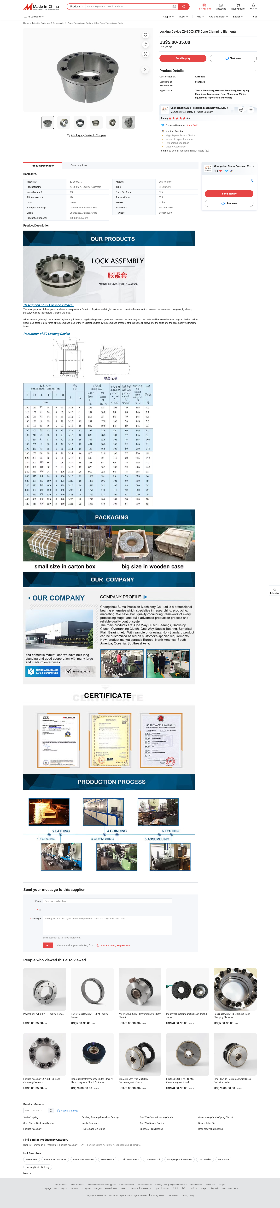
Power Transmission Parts (79, 23)
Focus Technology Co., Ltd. (119, 1195)
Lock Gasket (205, 1159)
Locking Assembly (32, 1128)
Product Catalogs (69, 1110)
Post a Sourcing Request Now (113, 945)
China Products (76, 1184)
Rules (254, 16)
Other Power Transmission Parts (108, 23)
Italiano (124, 1188)
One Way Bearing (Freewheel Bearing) (100, 1117)
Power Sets (31, 1159)
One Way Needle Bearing (152, 1123)
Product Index (196, 1184)
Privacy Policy (188, 1195)
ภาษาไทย (193, 1188)
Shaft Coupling (30, 1117)
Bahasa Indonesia (230, 1188)
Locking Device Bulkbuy (37, 1167)
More (26, 1173)
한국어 (166, 1188)
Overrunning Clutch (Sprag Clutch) (215, 1117)
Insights (221, 1184)
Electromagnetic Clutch (93, 1128)
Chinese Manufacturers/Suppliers (101, 1184)
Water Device (107, 1159)
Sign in (253, 8)
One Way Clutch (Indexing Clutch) (157, 1117)
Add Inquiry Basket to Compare (88, 135)
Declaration (174, 1195)
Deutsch (134, 1188)
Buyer (182, 16)
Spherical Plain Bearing (151, 1128)
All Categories (34, 16)
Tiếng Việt (214, 1188)
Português (86, 1188)
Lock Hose (223, 1159)
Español (74, 1188)
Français (98, 1188)
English (64, 1188)
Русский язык (111, 1188)
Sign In (164, 150)
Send (47, 945)
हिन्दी (183, 1188)
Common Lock (153, 1159)
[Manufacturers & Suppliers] (41, 6)
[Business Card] (252, 180)
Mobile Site (210, 1184)
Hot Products (60, 1184)
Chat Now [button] (235, 58)
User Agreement (158, 1195)
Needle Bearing (89, 1123)
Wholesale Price (145, 1184)
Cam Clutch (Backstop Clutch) (38, 1123)
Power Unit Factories (83, 1159)
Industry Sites (161, 1184)
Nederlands (146, 1188)
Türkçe (203, 1188)
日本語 (175, 1188)
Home (26, 23)
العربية (157, 1188)
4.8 (216, 170)
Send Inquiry (183, 58)
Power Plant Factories (55, 1159)
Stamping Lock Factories (179, 1159)
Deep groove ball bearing (210, 1128)
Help (199, 16)
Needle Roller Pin (206, 1123)
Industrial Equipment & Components (48, 23)
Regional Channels (178, 1184)
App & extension (217, 16)
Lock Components (130, 1159)
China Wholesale (126, 1184)
